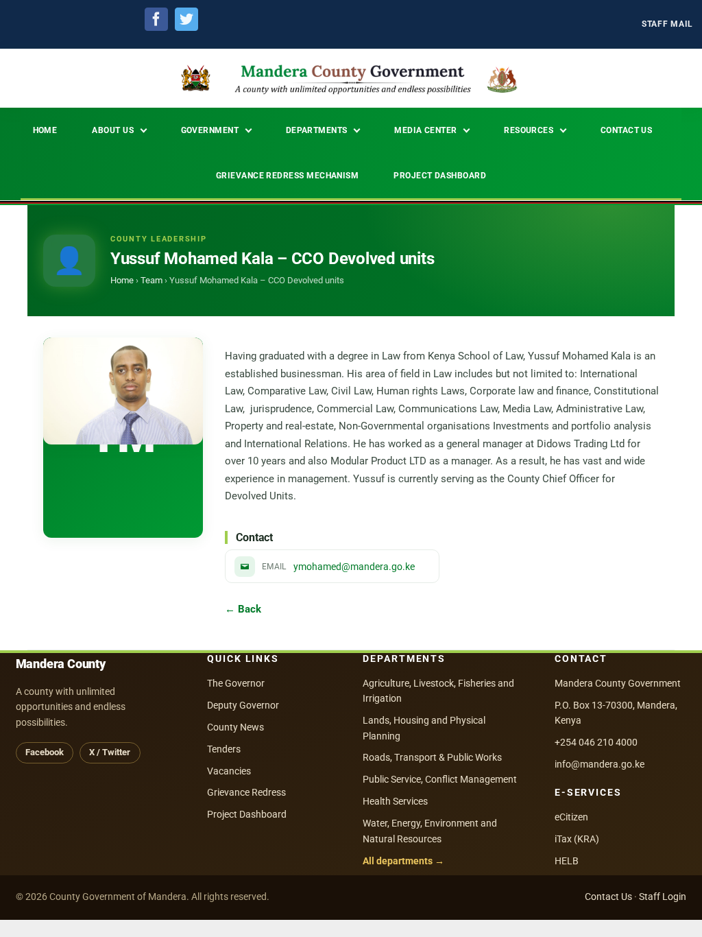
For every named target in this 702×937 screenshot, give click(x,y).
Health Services (395, 801)
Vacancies (229, 771)
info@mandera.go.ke (599, 764)
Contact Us (608, 896)
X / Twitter (109, 752)
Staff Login (662, 896)
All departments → (403, 860)
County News (235, 727)
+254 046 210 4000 (596, 742)
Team (151, 280)
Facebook (44, 752)
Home (122, 280)
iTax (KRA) (577, 838)
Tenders (224, 749)
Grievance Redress (246, 792)
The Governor (236, 683)
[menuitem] (667, 24)
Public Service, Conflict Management (440, 779)
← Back (243, 609)
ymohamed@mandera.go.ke (354, 566)
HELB (567, 860)
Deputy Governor (243, 705)
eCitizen (571, 816)
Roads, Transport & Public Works (432, 757)
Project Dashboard (247, 814)
